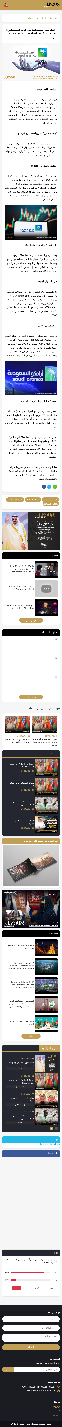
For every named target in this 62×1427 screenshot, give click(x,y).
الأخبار (43, 18)
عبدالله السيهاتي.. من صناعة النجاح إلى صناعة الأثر (17, 741)
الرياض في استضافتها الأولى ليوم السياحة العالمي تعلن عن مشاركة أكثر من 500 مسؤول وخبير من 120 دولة (21, 1005)
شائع (30, 754)
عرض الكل (31, 620)
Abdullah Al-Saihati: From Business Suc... (21, 765)
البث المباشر (54, 1410)
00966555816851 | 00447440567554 (39, 1386)
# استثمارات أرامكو (50, 499)
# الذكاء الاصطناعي (15, 499)
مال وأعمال (33, 18)
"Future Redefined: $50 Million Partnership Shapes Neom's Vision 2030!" (21, 984)
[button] (51, 1128)
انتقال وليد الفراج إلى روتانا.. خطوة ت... (22, 822)
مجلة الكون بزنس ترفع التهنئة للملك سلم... (21, 1064)
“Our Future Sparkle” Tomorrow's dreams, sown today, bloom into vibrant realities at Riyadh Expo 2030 (21, 968)
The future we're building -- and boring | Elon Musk (20, 607)
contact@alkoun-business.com (41, 1390)
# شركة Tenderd (33, 499)
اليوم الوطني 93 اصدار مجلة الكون (22, 1023)
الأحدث (52, 754)
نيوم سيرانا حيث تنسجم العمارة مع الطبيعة (21, 947)
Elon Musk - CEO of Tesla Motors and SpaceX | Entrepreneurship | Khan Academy (22, 570)
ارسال (31, 1347)
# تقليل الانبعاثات (50, 503)
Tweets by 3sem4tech (50, 1144)
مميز (8, 754)
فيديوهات (55, 1406)
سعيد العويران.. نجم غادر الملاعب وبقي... (23, 803)
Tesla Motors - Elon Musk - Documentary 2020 (21, 588)
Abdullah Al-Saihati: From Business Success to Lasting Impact (44, 742)
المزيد (31, 1036)
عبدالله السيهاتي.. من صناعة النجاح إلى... (21, 784)
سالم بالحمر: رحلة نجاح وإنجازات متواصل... (21, 1099)
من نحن (56, 1415)
